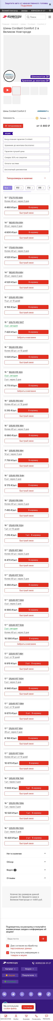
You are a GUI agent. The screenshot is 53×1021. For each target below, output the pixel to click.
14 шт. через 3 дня (13, 454)
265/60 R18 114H (16, 778)
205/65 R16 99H (16, 450)
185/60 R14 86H (16, 272)
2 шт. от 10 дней (12, 657)
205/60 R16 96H (16, 426)
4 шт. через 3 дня (12, 603)
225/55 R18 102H (16, 828)
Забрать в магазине (26, 337)
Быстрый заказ (27, 213)
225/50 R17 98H (16, 654)
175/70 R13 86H (16, 197)
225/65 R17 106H (16, 600)
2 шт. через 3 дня (12, 379)
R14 (28, 188)
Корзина (26, 1019)
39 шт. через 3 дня (13, 732)
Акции (12, 975)
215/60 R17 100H (16, 678)
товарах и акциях (18, 955)
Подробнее (26, 5)
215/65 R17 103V (16, 575)
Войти (16, 1019)
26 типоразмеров (13, 126)
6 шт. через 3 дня (12, 479)
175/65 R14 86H (16, 247)
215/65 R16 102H (16, 525)
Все (6, 188)
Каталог (14, 24)
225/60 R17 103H (16, 625)
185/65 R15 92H (16, 372)
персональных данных (21, 948)
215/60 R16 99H (16, 500)
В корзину (33, 207)
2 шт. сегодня (11, 628)
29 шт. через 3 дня (13, 276)
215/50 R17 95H (16, 728)
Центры (24, 11)
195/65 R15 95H (16, 347)
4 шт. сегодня (11, 326)
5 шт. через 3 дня (12, 682)
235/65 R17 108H (16, 703)
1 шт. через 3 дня (12, 782)
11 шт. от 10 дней (12, 301)
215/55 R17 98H (16, 550)
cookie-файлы (10, 1008)
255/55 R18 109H (16, 803)
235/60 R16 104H (16, 475)
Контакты (11, 981)
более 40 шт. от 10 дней (16, 350)
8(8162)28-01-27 (38, 11)
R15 (39, 188)
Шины (23, 24)
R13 (17, 188)
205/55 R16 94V (16, 401)
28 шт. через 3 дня (13, 226)
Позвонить (36, 1019)
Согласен (28, 1007)
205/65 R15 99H (16, 297)
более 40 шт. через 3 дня (16, 201)
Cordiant (31, 24)
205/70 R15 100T (16, 322)
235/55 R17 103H (16, 753)
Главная (5, 24)
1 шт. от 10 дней (11, 529)
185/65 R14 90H (16, 222)
